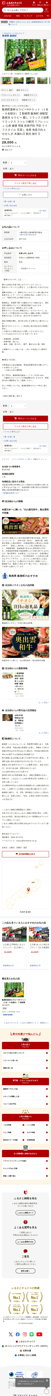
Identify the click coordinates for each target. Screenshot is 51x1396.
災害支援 (27, 1351)
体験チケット (39, 459)
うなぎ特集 (7, 1125)
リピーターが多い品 (10, 1060)
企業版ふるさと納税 (27, 1355)
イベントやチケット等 (21, 459)
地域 (18, 16)
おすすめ (39, 16)
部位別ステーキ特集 (10, 1140)
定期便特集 (31, 1140)
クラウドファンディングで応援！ (15, 1161)
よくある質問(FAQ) (25, 1242)
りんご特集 (7, 1132)
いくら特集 (31, 1125)
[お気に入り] (46, 1391)
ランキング (28, 16)
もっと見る (43, 702)
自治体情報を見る (27, 854)
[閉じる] (47, 1380)
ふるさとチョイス (27, 1341)
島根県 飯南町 (8, 1015)
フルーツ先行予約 (9, 1104)
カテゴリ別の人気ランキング (13, 1053)
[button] (46, 10)
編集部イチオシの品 (10, 1089)
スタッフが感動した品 (11, 1096)
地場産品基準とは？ (11, 493)
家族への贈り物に (9, 1176)
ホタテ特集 (31, 1132)
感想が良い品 (8, 1068)
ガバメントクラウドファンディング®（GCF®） (27, 1346)
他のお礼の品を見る (28, 235)
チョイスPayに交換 (10, 1168)
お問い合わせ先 (10, 205)
